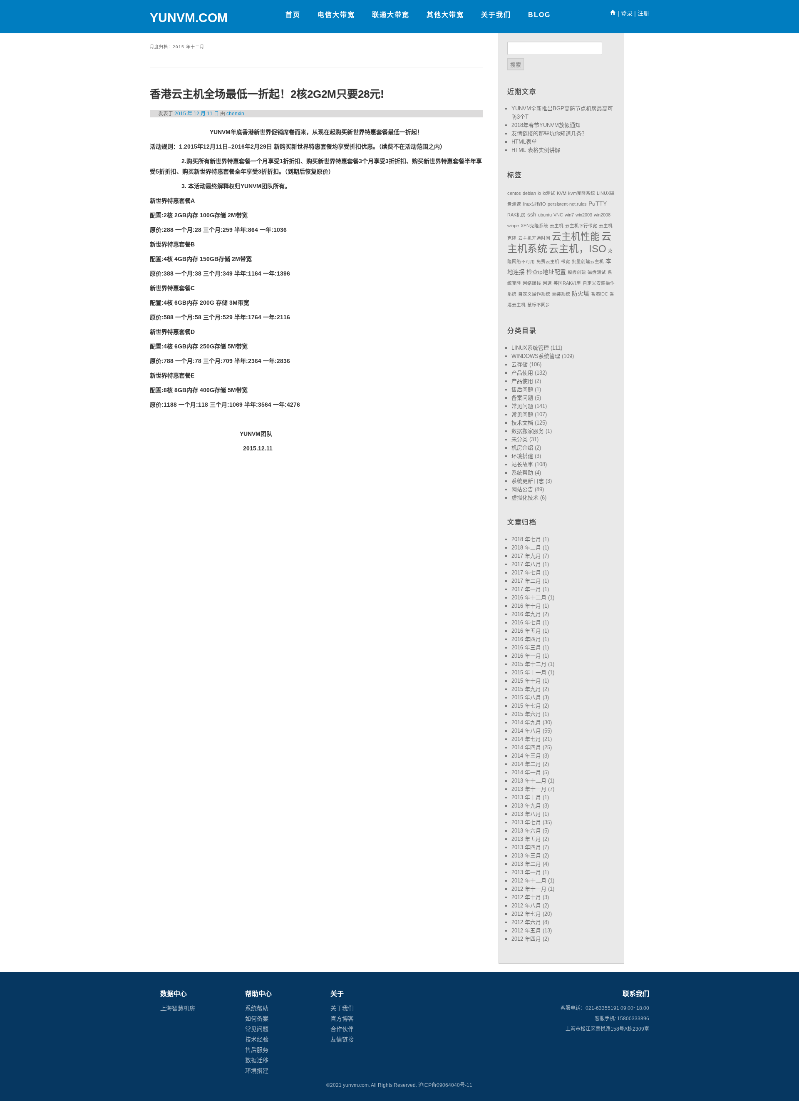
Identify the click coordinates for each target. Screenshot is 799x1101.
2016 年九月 (526, 614)
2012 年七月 (526, 914)
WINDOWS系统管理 (535, 356)
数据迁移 (256, 1060)
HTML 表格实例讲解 (535, 150)
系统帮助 (522, 473)
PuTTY (597, 204)
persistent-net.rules (567, 203)
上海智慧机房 (177, 1008)
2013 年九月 (526, 806)
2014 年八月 (526, 731)
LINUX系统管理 (530, 348)
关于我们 (342, 1008)
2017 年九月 (526, 556)
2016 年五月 (526, 631)
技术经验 (256, 1039)
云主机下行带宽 (581, 225)
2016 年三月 (526, 647)
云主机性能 (576, 236)
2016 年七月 (526, 622)
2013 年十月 (526, 797)
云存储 (519, 364)
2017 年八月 (526, 564)
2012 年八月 (526, 905)
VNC (558, 214)
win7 (569, 214)
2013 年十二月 (528, 781)
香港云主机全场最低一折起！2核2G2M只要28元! (267, 94)
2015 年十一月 (528, 672)
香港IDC (599, 293)
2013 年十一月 (528, 789)
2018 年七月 (526, 539)
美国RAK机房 (567, 283)
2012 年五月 (526, 930)
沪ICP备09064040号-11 (445, 1085)
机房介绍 (522, 448)
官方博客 (342, 1018)
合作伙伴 (342, 1029)
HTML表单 (524, 142)
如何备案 (256, 1018)
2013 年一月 (526, 872)
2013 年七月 (526, 822)
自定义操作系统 (534, 293)
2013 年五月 (526, 839)
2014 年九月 (526, 722)
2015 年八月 (526, 697)
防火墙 (580, 294)
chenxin (235, 114)
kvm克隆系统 (581, 193)
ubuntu (545, 214)
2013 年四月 (526, 847)
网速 (547, 283)
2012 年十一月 (528, 889)
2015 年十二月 (528, 664)
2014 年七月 (526, 739)
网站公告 (522, 489)
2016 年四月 (526, 639)
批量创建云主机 (588, 261)
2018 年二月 (526, 547)
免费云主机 (547, 261)
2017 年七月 (526, 572)
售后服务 (256, 1049)
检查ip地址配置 (546, 272)
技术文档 (522, 423)
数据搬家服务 (527, 431)
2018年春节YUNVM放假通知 (546, 125)
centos (514, 193)
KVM (561, 193)
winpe (513, 225)
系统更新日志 (527, 481)
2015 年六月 (526, 714)
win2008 (602, 214)
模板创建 (577, 272)
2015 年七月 (526, 706)
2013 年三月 (526, 855)
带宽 (565, 261)
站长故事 (522, 464)
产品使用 (522, 373)
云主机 (556, 225)
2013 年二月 (526, 864)
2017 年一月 (526, 589)
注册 (643, 13)
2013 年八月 (526, 814)
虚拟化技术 (524, 498)
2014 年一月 (526, 772)
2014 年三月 (526, 756)
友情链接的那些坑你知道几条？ (549, 133)
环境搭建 (522, 456)
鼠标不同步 (538, 304)
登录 (627, 13)
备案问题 (522, 398)
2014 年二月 (526, 764)
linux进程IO (534, 203)
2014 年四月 (526, 747)
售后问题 (522, 389)
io (539, 193)
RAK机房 (516, 214)
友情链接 (342, 1039)
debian (529, 193)
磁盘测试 (597, 272)
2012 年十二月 (528, 880)
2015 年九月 (526, 689)
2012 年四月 (526, 939)
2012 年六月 (526, 922)
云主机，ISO (577, 249)
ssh (531, 214)
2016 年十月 (526, 606)
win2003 (584, 214)
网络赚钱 (532, 283)
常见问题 (522, 406)
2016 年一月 (526, 656)
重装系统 (561, 293)
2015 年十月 (526, 681)
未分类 (519, 439)
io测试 (549, 193)
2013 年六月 (526, 831)
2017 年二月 (526, 581)
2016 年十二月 (528, 597)
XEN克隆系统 (534, 225)
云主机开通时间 (534, 238)
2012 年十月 (526, 897)
